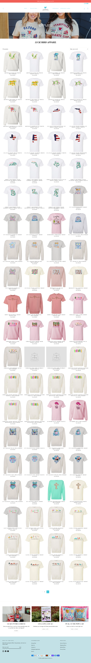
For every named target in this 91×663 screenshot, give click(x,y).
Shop (25, 8)
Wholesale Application (35, 649)
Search (32, 651)
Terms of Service (63, 643)
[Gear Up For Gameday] (16, 614)
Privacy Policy (62, 649)
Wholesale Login (65, 8)
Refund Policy (62, 647)
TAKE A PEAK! (74, 629)
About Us (33, 645)
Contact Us (33, 647)
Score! (16, 630)
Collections (33, 8)
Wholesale (56, 8)
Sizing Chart (33, 643)
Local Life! (45, 629)
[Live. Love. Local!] (45, 614)
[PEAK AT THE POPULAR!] (75, 614)
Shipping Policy (63, 645)
